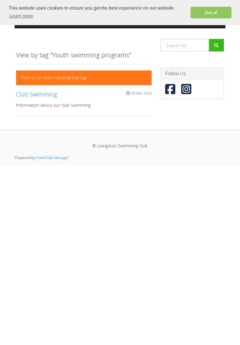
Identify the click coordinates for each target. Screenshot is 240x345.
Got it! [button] (211, 12)
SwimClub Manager (52, 157)
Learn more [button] (21, 15)
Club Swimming (36, 94)
